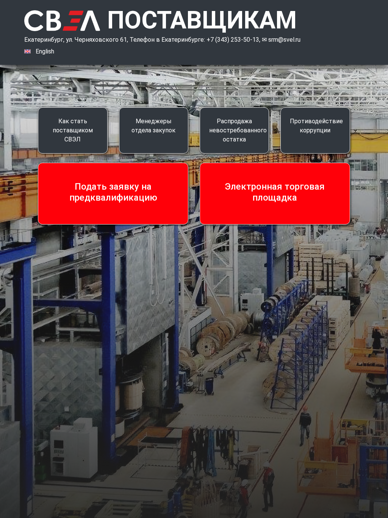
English (45, 51)
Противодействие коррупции (316, 126)
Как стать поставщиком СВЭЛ (73, 130)
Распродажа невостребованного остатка (238, 130)
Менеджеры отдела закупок (153, 126)
